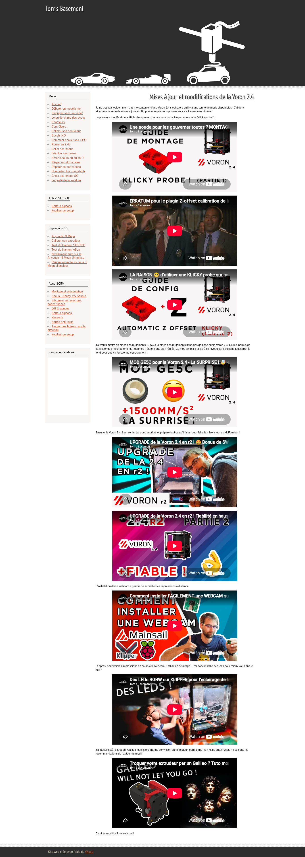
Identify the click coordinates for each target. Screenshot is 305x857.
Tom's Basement (64, 8)
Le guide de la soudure (66, 180)
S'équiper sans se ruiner (67, 113)
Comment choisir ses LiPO (69, 140)
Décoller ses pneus (64, 153)
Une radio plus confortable (68, 171)
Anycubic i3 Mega (63, 236)
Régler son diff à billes (66, 162)
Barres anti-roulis (62, 322)
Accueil (56, 104)
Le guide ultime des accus (69, 117)
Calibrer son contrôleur (66, 131)
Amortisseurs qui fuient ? (68, 158)
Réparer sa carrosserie (66, 166)
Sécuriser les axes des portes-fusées (64, 302)
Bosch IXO (59, 135)
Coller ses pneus (62, 149)
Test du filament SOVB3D (68, 245)
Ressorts (57, 317)
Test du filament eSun (66, 249)
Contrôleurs (59, 126)
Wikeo (89, 851)
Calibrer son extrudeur (66, 240)
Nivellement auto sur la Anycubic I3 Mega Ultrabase (66, 255)
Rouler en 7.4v (61, 144)
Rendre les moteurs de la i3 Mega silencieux (67, 263)
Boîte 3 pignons (62, 206)
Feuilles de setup (63, 210)
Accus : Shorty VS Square (69, 296)
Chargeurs (58, 122)
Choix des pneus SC (65, 175)
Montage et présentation (67, 291)
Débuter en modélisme (66, 108)
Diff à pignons (60, 308)
